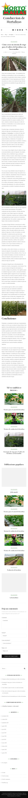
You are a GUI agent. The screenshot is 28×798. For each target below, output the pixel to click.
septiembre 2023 (5, 722)
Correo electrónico (6, 640)
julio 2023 (4, 729)
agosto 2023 (4, 726)
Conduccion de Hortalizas (14, 20)
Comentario (4, 617)
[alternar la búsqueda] (26, 29)
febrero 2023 (4, 746)
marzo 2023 (4, 742)
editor (6, 52)
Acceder (3, 772)
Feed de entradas (5, 775)
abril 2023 (4, 739)
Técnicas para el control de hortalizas (14, 410)
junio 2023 (4, 732)
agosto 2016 (4, 752)
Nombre (4, 632)
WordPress (18, 795)
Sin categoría (14, 41)
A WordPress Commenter (7, 706)
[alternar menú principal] (2, 30)
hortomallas (10, 133)
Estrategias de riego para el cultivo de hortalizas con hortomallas (14, 452)
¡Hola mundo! (14, 492)
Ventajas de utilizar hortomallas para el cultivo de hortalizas (13, 679)
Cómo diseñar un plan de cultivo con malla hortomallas (12, 687)
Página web (4, 648)
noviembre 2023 (5, 716)
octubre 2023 (4, 719)
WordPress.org (5, 782)
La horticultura (14, 598)
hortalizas (4, 133)
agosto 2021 (4, 749)
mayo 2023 (4, 736)
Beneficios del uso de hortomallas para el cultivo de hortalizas (14, 696)
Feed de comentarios (6, 779)
